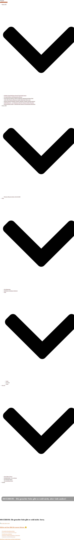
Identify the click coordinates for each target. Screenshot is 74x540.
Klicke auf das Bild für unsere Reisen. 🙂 (13, 527)
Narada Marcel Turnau (8, 476)
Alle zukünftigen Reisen (8, 480)
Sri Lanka (8, 382)
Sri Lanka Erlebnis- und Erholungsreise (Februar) (13, 97)
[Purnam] (2, 0)
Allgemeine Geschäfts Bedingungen (8, 536)
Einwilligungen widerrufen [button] (7, 534)
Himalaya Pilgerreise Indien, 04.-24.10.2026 (12, 196)
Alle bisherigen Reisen (8, 479)
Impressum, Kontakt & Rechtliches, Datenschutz (11, 535)
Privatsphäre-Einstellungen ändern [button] (8, 531)
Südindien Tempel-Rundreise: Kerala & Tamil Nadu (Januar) (15, 95)
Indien (7, 381)
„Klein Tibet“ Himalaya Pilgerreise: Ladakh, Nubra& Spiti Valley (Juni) (17, 99)
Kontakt (3, 482)
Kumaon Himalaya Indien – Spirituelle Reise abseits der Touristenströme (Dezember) (19, 104)
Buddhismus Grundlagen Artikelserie (11, 290)
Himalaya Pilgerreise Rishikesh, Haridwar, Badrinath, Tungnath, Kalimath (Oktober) (19, 101)
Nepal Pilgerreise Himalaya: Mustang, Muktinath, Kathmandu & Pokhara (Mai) (18, 98)
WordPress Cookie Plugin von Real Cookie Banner (10, 539)
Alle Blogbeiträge (7, 289)
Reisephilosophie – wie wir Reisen (10, 478)
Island (7, 384)
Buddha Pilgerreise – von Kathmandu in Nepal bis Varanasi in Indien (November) (19, 102)
